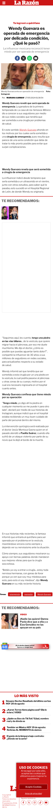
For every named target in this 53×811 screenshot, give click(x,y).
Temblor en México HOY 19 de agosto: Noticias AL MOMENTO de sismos (26, 728)
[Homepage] (26, 2)
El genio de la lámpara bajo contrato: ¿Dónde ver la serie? (25, 737)
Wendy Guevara (27, 129)
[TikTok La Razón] (40, 802)
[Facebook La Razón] (17, 58)
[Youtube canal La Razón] (46, 802)
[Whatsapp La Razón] (29, 58)
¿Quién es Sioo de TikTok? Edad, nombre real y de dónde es (28, 719)
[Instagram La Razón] (34, 802)
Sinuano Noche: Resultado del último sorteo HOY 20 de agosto (28, 702)
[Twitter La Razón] (23, 58)
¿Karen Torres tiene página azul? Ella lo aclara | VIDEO (27, 711)
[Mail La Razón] (35, 58)
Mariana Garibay (15, 98)
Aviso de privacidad (33, 793)
